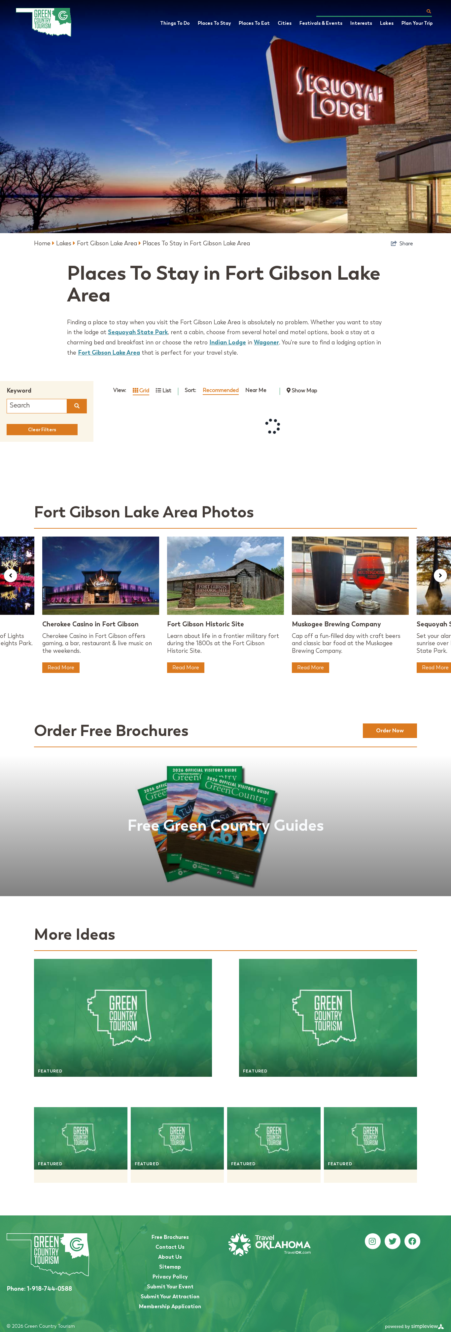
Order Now (390, 730)
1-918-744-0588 (39, 1288)
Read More (61, 667)
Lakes (64, 243)
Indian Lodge (227, 342)
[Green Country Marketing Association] (49, 22)
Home (43, 243)
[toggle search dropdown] (428, 11)
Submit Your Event (170, 1286)
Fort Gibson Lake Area (108, 243)
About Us (170, 1256)
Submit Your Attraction (170, 1296)
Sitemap (170, 1266)
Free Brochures (170, 1237)
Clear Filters (42, 430)
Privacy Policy (170, 1276)
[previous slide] (10, 575)
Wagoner (266, 342)
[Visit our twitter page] (393, 1241)
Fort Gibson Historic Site (205, 624)
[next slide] (440, 575)
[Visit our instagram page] (372, 1241)
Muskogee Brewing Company (336, 624)
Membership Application (170, 1306)
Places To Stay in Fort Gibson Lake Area (196, 243)
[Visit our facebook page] (412, 1241)
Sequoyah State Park (138, 332)
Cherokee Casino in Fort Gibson (90, 624)
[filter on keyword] (77, 406)
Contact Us (170, 1247)
